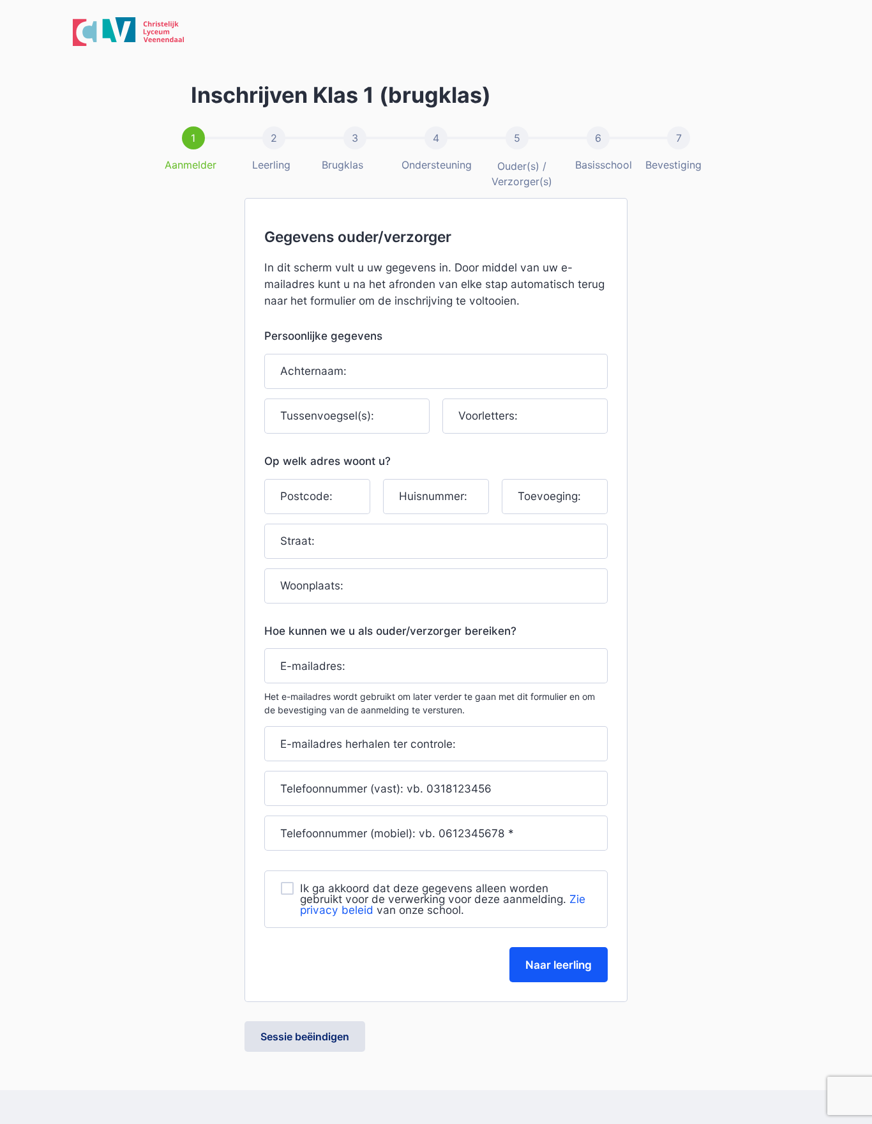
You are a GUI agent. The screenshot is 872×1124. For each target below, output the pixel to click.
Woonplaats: (311, 585)
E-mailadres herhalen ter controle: (368, 743)
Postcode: (306, 496)
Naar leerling (558, 964)
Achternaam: (313, 371)
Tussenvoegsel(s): (327, 416)
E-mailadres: (312, 665)
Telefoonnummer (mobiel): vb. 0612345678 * (397, 833)
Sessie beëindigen (304, 1036)
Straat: (297, 540)
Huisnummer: (433, 496)
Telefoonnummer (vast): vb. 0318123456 (386, 788)
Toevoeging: (549, 496)
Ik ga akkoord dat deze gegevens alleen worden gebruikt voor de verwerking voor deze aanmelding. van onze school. (442, 898)
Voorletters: (488, 416)
